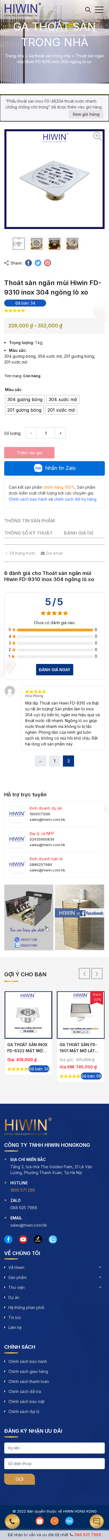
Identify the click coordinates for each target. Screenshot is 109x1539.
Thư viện (16, 1287)
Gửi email (54, 553)
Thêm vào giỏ (29, 452)
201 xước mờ (15, 362)
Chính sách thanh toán (28, 1381)
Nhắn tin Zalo (60, 468)
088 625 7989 (87, 1534)
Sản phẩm (17, 1277)
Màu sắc (13, 389)
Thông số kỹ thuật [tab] (28, 533)
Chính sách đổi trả (24, 1391)
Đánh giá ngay (54, 669)
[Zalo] (53, 1239)
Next (77, 243)
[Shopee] (39, 1521)
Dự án (13, 1297)
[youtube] (23, 1239)
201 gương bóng (79, 356)
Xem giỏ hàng (86, 114)
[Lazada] (54, 1521)
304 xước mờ (50, 356)
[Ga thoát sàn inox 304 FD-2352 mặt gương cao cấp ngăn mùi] (28, 1015)
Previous (14, 243)
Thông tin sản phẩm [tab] (29, 520)
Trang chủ (14, 55)
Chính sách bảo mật (26, 1401)
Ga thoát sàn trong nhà (49, 55)
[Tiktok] (38, 1239)
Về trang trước (22, 553)
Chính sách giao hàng (28, 1371)
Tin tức (14, 1317)
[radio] (24, 399)
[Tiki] (69, 1521)
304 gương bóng (19, 356)
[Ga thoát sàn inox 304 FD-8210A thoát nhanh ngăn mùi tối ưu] (81, 1015)
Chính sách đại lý (23, 1411)
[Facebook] (8, 1239)
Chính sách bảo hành (27, 1361)
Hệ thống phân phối (26, 1307)
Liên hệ (15, 1327)
